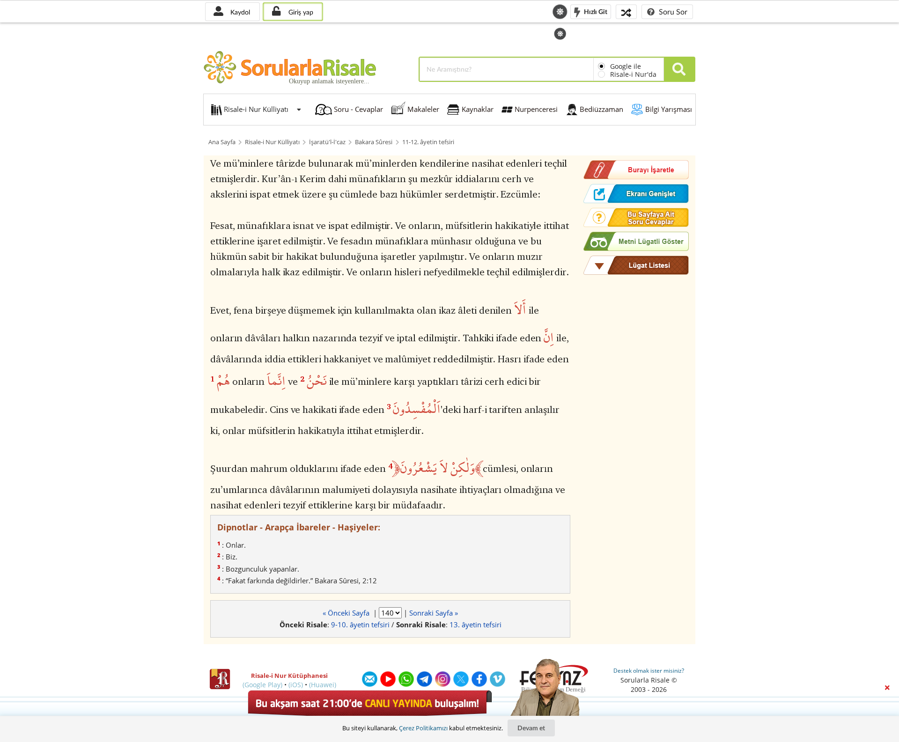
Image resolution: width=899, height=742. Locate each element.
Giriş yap (300, 12)
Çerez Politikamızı (423, 728)
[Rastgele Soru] (626, 11)
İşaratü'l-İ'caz (327, 142)
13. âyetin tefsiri (475, 624)
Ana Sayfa (222, 142)
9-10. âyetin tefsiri (360, 624)
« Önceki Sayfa (347, 612)
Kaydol (239, 12)
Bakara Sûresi (373, 142)
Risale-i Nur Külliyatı (272, 142)
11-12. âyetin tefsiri (428, 142)
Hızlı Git (594, 11)
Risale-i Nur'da (633, 74)
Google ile (625, 66)
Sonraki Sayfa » (433, 612)
